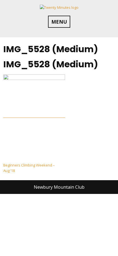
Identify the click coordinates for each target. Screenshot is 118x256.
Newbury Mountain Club (59, 187)
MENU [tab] (59, 21)
